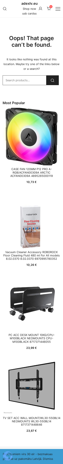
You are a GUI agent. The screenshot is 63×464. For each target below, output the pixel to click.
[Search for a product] (5, 8)
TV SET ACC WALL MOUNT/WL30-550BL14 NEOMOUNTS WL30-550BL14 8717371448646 (31, 421)
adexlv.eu (29, 3)
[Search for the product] (52, 80)
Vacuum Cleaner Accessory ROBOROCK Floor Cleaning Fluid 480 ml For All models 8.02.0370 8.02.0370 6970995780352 (31, 255)
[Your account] (40, 8)
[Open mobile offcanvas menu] (57, 8)
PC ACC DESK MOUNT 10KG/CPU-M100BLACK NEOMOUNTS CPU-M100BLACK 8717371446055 (32, 338)
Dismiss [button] (48, 459)
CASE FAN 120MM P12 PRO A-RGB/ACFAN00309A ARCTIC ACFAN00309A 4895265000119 (31, 172)
